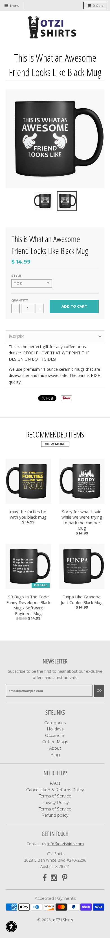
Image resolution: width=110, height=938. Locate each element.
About (55, 748)
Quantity (19, 300)
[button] (11, 926)
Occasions (55, 735)
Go (99, 691)
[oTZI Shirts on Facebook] (45, 878)
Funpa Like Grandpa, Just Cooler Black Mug (82, 599)
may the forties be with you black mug (28, 514)
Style (16, 276)
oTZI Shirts (63, 919)
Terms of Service (55, 796)
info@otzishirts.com (65, 843)
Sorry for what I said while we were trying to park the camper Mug (81, 520)
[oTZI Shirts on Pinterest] (64, 878)
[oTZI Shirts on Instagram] (54, 878)
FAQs (55, 783)
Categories (55, 722)
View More (55, 444)
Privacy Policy (55, 802)
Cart (98, 5)
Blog (55, 754)
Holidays (55, 729)
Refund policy (55, 815)
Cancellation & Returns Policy (55, 789)
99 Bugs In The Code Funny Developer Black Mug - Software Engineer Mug (28, 605)
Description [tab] (17, 336)
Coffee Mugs (55, 741)
